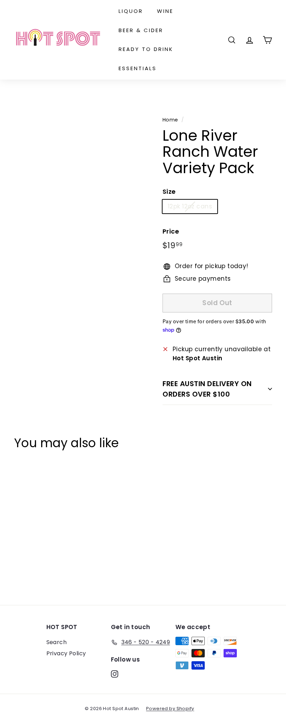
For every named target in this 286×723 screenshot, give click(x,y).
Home (170, 119)
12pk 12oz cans (190, 206)
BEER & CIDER (141, 30)
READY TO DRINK (146, 49)
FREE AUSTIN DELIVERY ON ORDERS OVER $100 (207, 389)
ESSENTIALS (138, 68)
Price (171, 231)
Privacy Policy (66, 653)
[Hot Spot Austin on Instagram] (114, 674)
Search (56, 642)
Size (169, 191)
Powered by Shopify (170, 708)
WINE (165, 11)
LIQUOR (131, 11)
